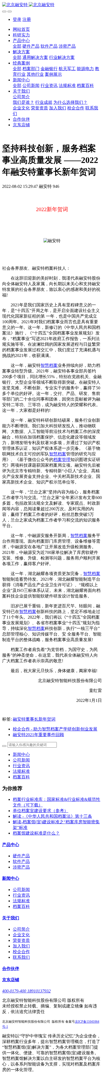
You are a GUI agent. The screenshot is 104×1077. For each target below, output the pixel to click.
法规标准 (21, 771)
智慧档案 (49, 365)
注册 (26, 19)
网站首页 (21, 29)
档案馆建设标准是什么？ (36, 833)
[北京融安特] (52, 5)
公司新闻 (21, 760)
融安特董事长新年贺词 (34, 719)
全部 (17, 46)
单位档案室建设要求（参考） (40, 810)
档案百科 (21, 777)
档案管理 (61, 459)
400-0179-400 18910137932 (26, 991)
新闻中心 (21, 754)
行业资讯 (21, 765)
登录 (17, 19)
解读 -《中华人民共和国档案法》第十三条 (52, 816)
